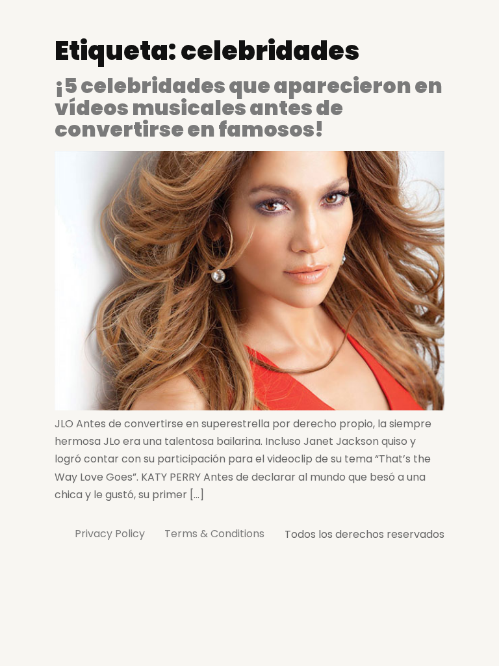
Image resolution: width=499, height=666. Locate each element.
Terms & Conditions (214, 533)
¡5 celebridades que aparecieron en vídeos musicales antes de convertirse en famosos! (248, 107)
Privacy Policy (110, 533)
